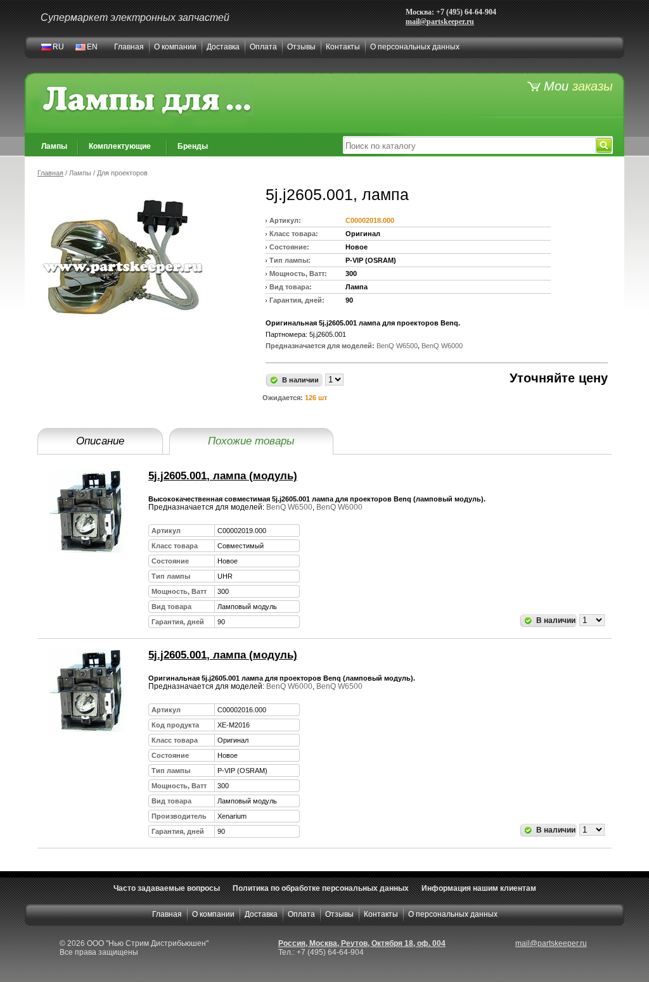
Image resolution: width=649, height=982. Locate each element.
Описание (100, 441)
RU (58, 46)
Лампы (54, 146)
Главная (129, 46)
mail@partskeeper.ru (440, 21)
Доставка (223, 46)
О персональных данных (414, 46)
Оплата (263, 46)
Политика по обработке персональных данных (321, 888)
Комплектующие (120, 146)
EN (92, 46)
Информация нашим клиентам (478, 888)
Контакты (343, 46)
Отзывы (301, 46)
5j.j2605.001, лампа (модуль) (222, 476)
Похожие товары (251, 441)
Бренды (192, 146)
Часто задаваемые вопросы (166, 888)
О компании (175, 46)
